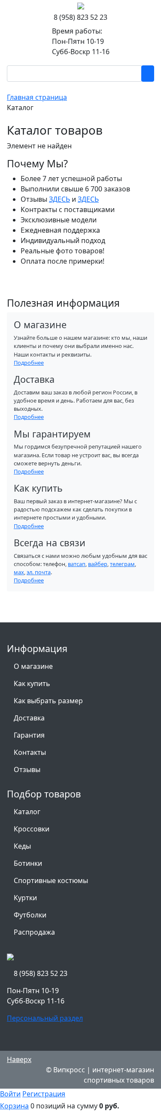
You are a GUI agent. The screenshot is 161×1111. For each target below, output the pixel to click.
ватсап (76, 564)
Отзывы (27, 769)
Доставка (29, 718)
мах (19, 572)
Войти (10, 1094)
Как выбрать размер (48, 700)
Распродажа (34, 932)
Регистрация (43, 1094)
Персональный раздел (45, 1018)
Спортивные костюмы (51, 880)
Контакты (30, 752)
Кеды (22, 846)
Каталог (27, 811)
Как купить (32, 683)
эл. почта (39, 572)
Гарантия (29, 735)
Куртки (25, 897)
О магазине (33, 666)
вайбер (97, 564)
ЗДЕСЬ (59, 199)
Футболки (30, 915)
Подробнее (29, 362)
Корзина (14, 1106)
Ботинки (28, 863)
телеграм (122, 564)
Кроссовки (31, 829)
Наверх (19, 1059)
